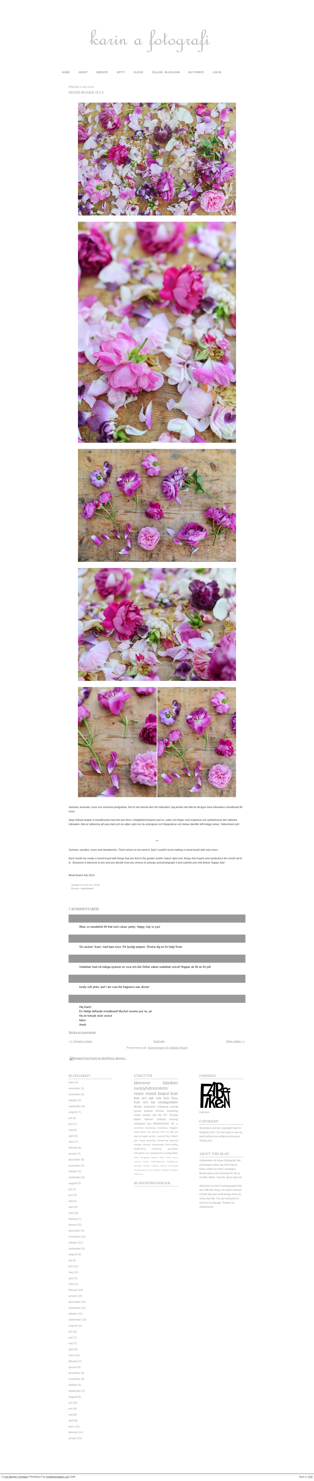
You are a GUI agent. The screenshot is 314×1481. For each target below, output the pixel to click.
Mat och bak (144, 1098)
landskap (151, 1140)
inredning (172, 1111)
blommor (142, 1083)
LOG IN (217, 72)
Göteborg (162, 1106)
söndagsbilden (168, 1102)
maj (71, 1130)
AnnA (75, 1000)
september (75, 1106)
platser (147, 1115)
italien (137, 1119)
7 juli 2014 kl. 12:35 (91, 1000)
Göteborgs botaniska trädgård (161, 1128)
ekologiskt (173, 1166)
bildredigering (157, 1161)
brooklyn (138, 1166)
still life (157, 1115)
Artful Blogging (141, 1157)
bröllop (174, 1144)
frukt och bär (144, 1102)
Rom (167, 1144)
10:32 (97, 885)
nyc (150, 1170)
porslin (152, 1136)
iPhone (160, 1111)
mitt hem (162, 1098)
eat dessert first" (156, 1132)
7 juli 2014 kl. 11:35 (119, 980)
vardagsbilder (171, 1153)
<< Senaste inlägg (80, 1041)
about (83, 72)
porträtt (174, 1106)
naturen (148, 1119)
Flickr (162, 1157)
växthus (146, 1144)
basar (146, 1161)
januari (73, 1153)
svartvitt (161, 1136)
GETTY (121, 72)
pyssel (137, 1111)
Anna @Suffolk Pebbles (89, 980)
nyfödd (156, 1170)
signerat (174, 1140)
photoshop (162, 1140)
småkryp (165, 1170)
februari (73, 1147)
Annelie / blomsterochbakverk (93, 940)
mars (71, 1082)
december (74, 1088)
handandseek (141, 1170)
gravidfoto (173, 1149)
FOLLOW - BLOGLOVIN (166, 72)
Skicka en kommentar (82, 1032)
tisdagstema (157, 1153)
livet (174, 1093)
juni (71, 1124)
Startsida (158, 1041)
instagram (139, 1123)
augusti (73, 1112)
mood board (87, 888)
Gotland (161, 1119)
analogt (173, 1119)
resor (139, 1093)
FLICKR (138, 72)
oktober (73, 1100)
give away (139, 1140)
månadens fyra (142, 1153)
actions (137, 1161)
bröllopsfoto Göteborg (148, 1149)
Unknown (78, 960)
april (71, 1135)
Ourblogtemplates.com (57, 1476)
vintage (137, 1144)
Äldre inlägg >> (235, 1041)
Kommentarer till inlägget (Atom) (168, 1047)
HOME (66, 72)
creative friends (159, 1166)
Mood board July (86, 92)
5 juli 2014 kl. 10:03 (128, 940)
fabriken (170, 1083)
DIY (165, 1115)
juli (70, 1118)
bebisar (148, 1111)
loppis (145, 1136)
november (74, 1094)
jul (140, 1136)
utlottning (138, 1174)
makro (137, 1115)
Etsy (175, 1098)
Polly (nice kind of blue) (88, 920)
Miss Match (172, 1136)
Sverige (173, 1115)
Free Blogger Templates (16, 1476)
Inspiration (150, 1106)
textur (138, 1106)
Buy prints (196, 72)
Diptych (154, 1157)
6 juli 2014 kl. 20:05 (97, 960)
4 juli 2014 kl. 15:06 (118, 920)
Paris (168, 1157)
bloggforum (172, 1161)
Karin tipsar (140, 1132)
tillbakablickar (161, 1123)
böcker (147, 1166)
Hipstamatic (158, 1144)
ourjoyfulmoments (151, 1088)
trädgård (174, 1170)
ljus (149, 1123)
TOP (310, 1476)
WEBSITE (102, 72)
